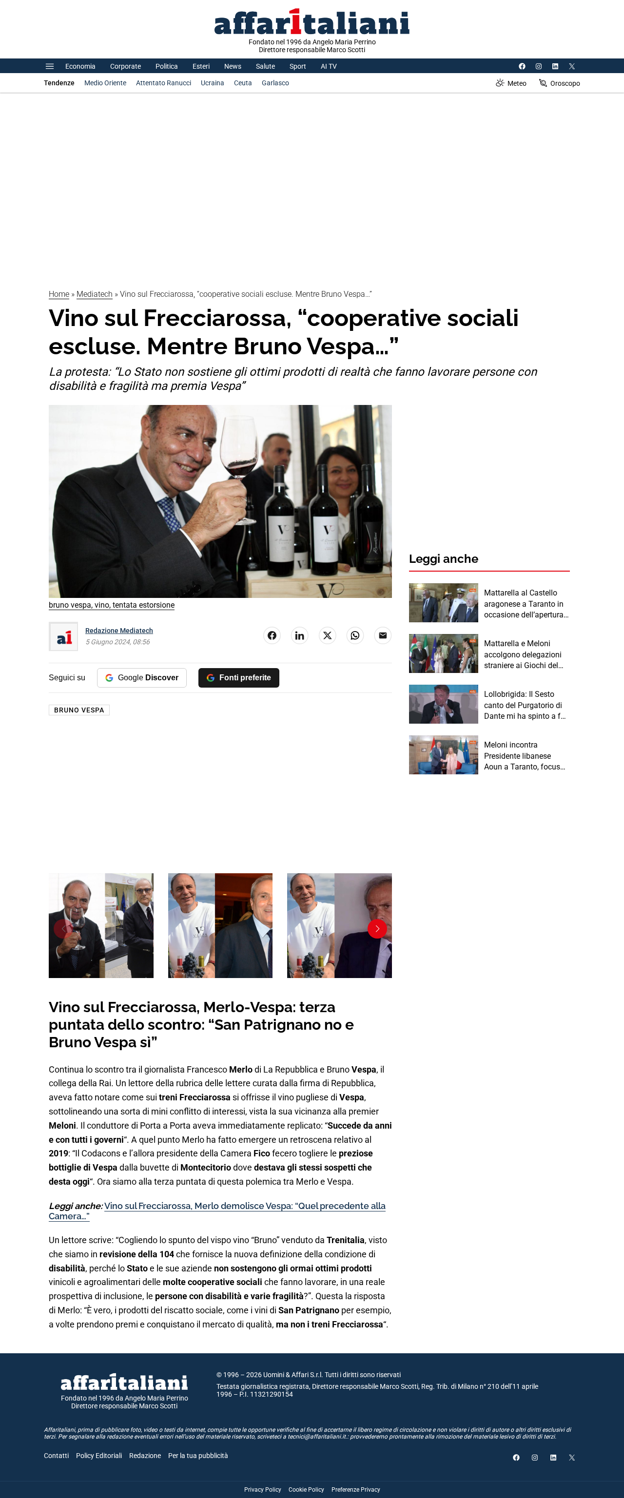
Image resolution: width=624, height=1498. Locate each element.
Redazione (145, 1456)
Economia (80, 66)
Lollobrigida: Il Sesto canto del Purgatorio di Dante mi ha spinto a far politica (525, 706)
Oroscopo (565, 83)
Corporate (125, 66)
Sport (298, 66)
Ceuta (243, 83)
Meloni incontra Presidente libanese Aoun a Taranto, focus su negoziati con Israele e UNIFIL (524, 756)
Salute (265, 66)
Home (59, 294)
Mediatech (95, 294)
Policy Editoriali (99, 1456)
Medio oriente (105, 83)
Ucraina (212, 83)
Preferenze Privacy (356, 1489)
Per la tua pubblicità (198, 1456)
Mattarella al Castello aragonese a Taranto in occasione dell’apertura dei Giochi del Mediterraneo (524, 604)
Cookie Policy (306, 1489)
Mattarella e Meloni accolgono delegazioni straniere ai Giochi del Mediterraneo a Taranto (524, 655)
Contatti (56, 1456)
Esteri (201, 66)
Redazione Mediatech (119, 630)
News (232, 66)
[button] (63, 929)
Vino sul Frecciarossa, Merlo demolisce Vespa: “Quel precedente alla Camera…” (217, 1211)
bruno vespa (79, 710)
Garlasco (275, 83)
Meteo (516, 83)
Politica (167, 66)
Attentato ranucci (163, 83)
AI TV (329, 66)
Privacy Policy (262, 1489)
